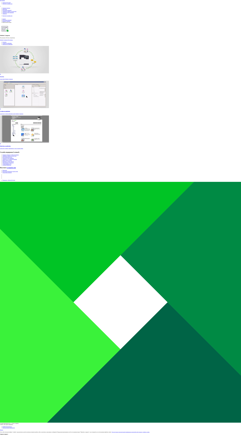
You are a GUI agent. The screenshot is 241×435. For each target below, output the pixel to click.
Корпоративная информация (9, 427)
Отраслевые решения (7, 172)
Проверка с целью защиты (8, 161)
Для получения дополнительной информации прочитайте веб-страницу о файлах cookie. (131, 432)
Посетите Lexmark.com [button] (7, 3)
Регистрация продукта (7, 157)
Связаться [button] (5, 13)
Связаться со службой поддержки (10, 159)
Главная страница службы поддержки (11, 154)
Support (4, 19)
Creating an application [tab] (7, 43)
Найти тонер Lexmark (7, 160)
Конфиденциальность (7, 426)
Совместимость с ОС (7, 163)
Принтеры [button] (5, 9)
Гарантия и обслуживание (8, 158)
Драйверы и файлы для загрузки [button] (9, 11)
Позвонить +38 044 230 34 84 (9, 180)
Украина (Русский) (7, 2)
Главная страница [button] (6, 8)
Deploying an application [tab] (7, 44)
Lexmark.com (11, 167)
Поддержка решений (7, 20)
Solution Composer (6, 21)
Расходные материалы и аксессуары (10, 171)
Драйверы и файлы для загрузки (9, 156)
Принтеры (5, 170)
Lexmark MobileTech (7, 165)
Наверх (1, 429)
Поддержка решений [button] (7, 10)
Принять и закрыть (4, 434)
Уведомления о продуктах (8, 162)
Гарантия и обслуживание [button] (8, 12)
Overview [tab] (4, 42)
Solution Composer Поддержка (6, 40)
